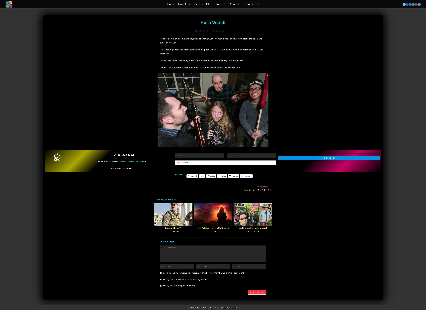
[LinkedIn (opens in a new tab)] (413, 4)
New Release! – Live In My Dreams (213, 228)
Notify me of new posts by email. (179, 285)
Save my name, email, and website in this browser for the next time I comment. (203, 273)
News (231, 31)
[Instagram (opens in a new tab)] (410, 4)
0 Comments (218, 31)
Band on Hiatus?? (173, 228)
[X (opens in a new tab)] (404, 4)
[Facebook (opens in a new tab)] (407, 4)
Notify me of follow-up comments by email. (185, 279)
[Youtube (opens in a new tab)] (416, 4)
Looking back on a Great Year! (253, 228)
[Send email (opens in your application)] (419, 4)
